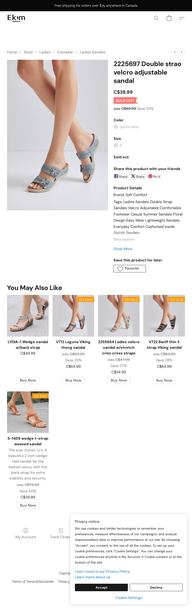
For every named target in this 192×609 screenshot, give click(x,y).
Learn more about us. (93, 577)
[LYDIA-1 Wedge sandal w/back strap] (28, 316)
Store (28, 52)
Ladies (45, 52)
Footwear (65, 52)
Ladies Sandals (93, 52)
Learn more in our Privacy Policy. (102, 571)
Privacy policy (69, 581)
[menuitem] (175, 52)
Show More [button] (123, 248)
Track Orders (61, 537)
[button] (16, 18)
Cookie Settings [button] (128, 597)
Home (12, 52)
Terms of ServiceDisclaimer (33, 581)
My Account (25, 537)
